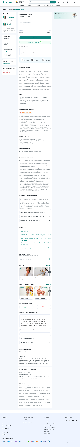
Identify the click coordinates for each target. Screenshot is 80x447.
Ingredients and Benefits (9, 51)
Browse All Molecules (27, 424)
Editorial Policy (47, 419)
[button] (42, 2)
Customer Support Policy (49, 429)
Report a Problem (6, 72)
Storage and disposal (8, 49)
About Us (4, 419)
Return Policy (46, 431)
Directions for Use (7, 47)
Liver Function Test (24, 323)
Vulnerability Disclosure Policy (50, 423)
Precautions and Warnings (7, 44)
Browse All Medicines (27, 422)
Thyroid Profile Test (42, 325)
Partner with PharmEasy (7, 425)
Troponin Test (37, 321)
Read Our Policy (6, 63)
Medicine (22, 5)
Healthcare (30, 5)
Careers (4, 421)
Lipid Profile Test (23, 321)
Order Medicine (5, 430)
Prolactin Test (37, 323)
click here (33, 405)
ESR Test (31, 323)
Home (4, 9)
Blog (3, 423)
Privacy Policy (47, 421)
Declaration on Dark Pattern (49, 427)
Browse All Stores (26, 427)
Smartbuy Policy (47, 433)
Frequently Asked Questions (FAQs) (7, 55)
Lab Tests (38, 5)
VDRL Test (43, 321)
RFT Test (22, 319)
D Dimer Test (28, 319)
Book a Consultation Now (60, 17)
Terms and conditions (48, 425)
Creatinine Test (23, 325)
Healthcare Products (6, 432)
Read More (29, 19)
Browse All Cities (26, 426)
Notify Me (35, 37)
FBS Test (38, 319)
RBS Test (30, 325)
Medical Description (8, 38)
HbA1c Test (43, 323)
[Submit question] (49, 259)
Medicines (10, 9)
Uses (5, 40)
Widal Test (31, 321)
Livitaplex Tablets (19, 9)
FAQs (24, 429)
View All (48, 265)
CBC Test (44, 319)
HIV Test (33, 319)
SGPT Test (35, 325)
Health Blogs (50, 5)
